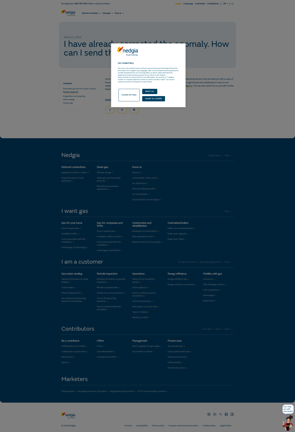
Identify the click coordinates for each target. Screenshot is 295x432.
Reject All (149, 91)
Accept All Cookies (153, 98)
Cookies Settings (129, 95)
